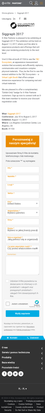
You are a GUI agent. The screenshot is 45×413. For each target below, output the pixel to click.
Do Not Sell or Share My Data (28, 410)
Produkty (6, 357)
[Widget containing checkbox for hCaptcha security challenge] (23, 304)
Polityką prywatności (23, 330)
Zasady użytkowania (24, 407)
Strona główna (8, 13)
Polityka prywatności (35, 401)
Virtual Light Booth (10, 77)
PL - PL (21, 388)
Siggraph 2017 (23, 13)
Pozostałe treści (10, 367)
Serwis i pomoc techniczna (16, 352)
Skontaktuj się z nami (13, 401)
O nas (5, 347)
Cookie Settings (25, 404)
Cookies (11, 404)
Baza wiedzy (8, 362)
